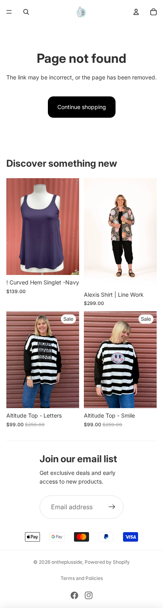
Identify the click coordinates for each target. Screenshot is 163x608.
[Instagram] (88, 595)
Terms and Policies (82, 578)
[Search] (26, 12)
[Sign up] (112, 507)
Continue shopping (81, 107)
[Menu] (9, 12)
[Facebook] (74, 595)
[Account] (136, 12)
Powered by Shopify (107, 562)
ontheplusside (66, 562)
